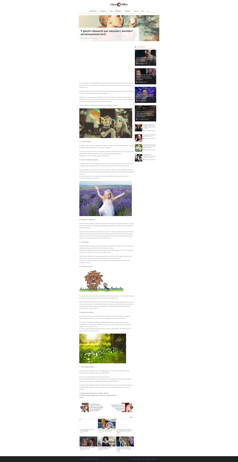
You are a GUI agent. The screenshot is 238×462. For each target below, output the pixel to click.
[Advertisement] (106, 53)
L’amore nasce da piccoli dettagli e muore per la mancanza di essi (144, 59)
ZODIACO (127, 11)
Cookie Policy (154, 459)
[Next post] (132, 407)
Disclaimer (148, 459)
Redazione (139, 459)
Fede (111, 11)
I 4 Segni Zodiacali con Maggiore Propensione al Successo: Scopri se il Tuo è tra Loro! (149, 126)
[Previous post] (82, 407)
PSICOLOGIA (92, 11)
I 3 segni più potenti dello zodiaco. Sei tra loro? (149, 135)
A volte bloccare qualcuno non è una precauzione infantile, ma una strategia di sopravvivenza (96, 407)
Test (142, 11)
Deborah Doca (87, 38)
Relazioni (103, 11)
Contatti (143, 459)
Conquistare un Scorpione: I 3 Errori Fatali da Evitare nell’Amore (149, 156)
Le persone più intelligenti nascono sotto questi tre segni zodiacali (144, 96)
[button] (148, 11)
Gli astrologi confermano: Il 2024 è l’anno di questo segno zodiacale (149, 146)
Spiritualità (118, 11)
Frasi (135, 11)
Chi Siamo (134, 459)
